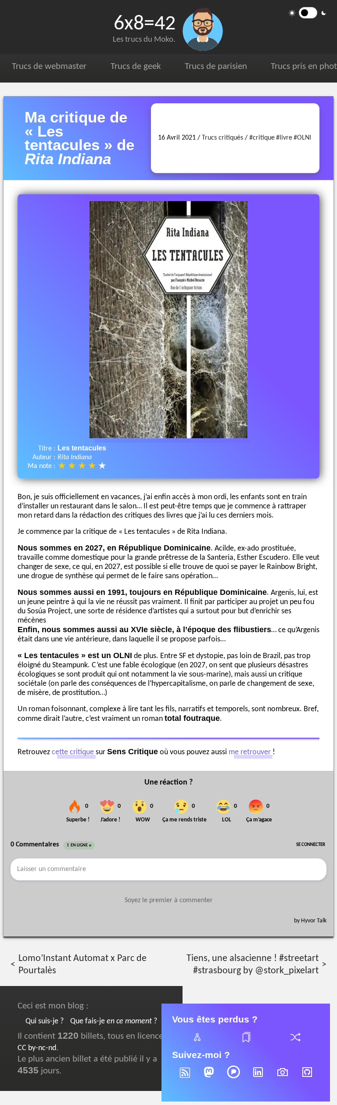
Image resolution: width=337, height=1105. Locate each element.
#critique (262, 138)
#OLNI (302, 138)
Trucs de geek (136, 66)
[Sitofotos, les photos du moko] (283, 1078)
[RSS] (184, 1078)
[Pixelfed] (233, 1078)
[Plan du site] (197, 1042)
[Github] (307, 1078)
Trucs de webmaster (49, 66)
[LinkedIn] (258, 1078)
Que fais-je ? (113, 1021)
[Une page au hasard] (295, 1042)
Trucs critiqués (222, 138)
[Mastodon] (209, 1078)
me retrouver (250, 752)
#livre (284, 138)
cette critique (73, 752)
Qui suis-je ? (44, 1021)
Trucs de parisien (216, 66)
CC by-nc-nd (37, 1048)
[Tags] (246, 1042)
